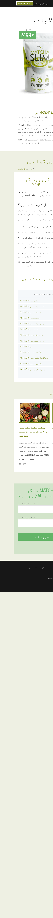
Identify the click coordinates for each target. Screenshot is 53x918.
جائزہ (43, 567)
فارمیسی (33, 567)
